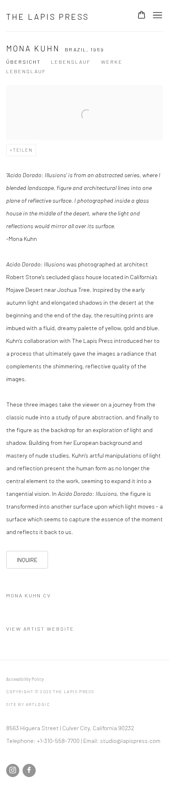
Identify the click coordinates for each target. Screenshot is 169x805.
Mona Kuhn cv (48, 597)
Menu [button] (157, 15)
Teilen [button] (23, 150)
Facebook (29, 770)
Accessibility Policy (25, 679)
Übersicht (23, 61)
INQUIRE (27, 559)
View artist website (40, 628)
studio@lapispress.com (130, 740)
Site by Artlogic (28, 704)
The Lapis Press (47, 16)
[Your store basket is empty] (141, 15)
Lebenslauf (71, 61)
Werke (112, 61)
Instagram (12, 770)
